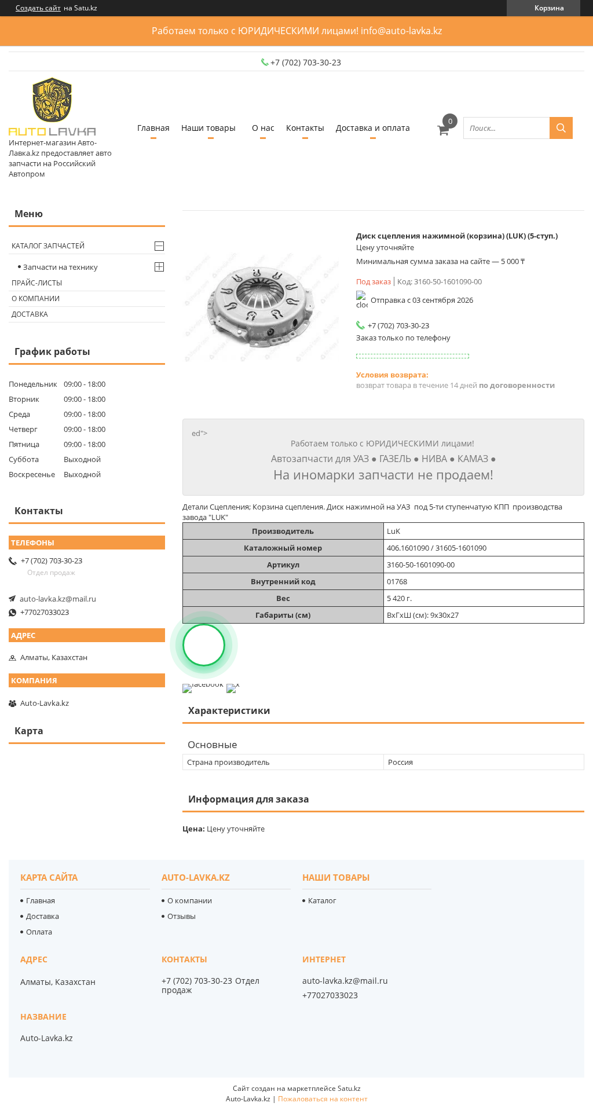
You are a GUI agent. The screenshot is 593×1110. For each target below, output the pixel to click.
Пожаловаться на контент (323, 1099)
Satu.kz (349, 1088)
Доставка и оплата (373, 127)
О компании (36, 298)
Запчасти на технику (60, 267)
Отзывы (181, 916)
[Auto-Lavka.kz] (52, 107)
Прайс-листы (37, 283)
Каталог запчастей (48, 246)
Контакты (305, 127)
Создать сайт (38, 8)
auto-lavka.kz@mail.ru (58, 598)
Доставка (30, 314)
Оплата (39, 931)
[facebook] (203, 684)
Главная (153, 127)
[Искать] (561, 128)
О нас (263, 127)
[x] (233, 684)
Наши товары (208, 127)
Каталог (322, 900)
